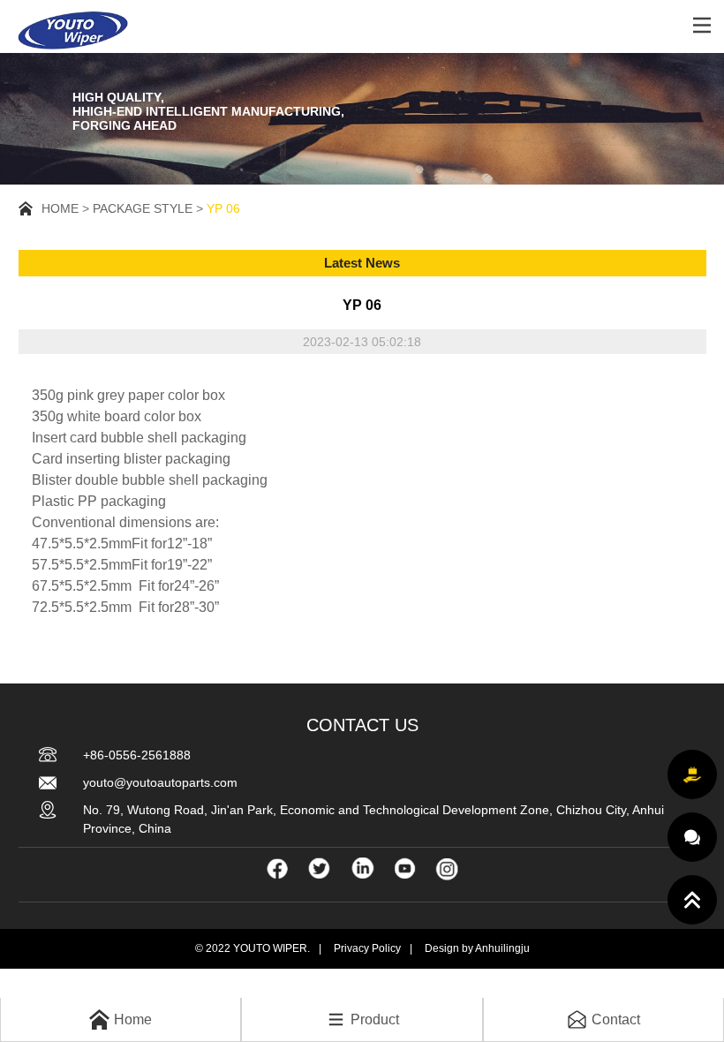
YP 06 (223, 208)
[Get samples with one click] (692, 774)
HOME (60, 208)
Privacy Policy (367, 948)
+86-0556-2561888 (137, 755)
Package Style (142, 208)
